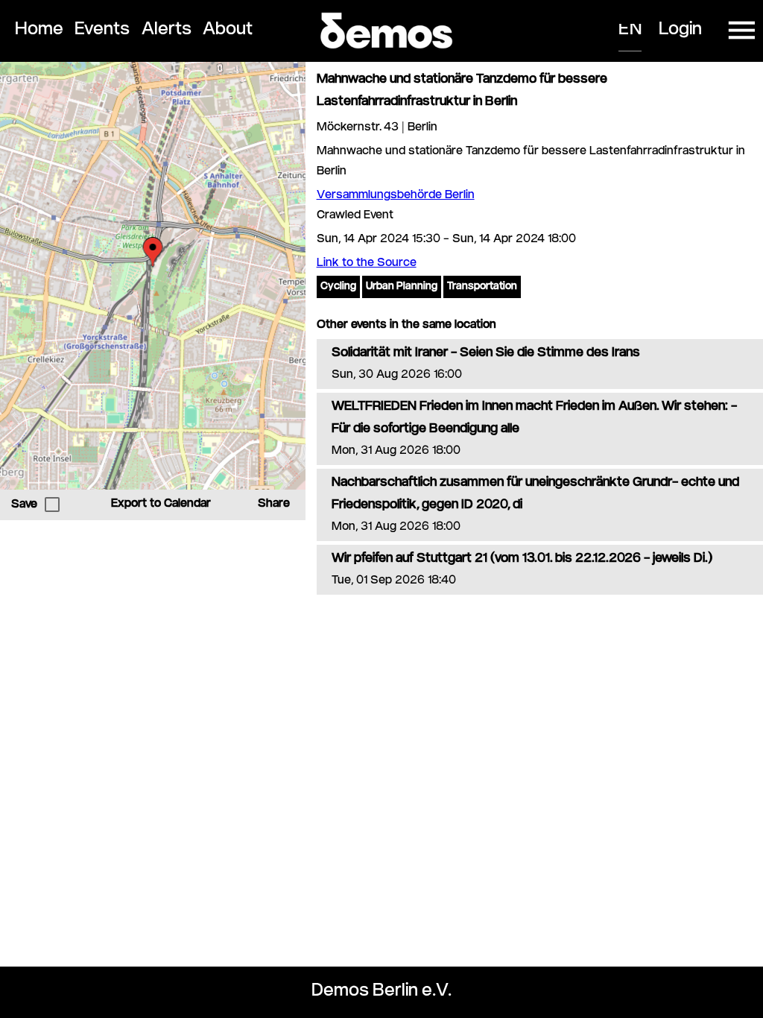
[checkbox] (52, 504)
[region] (152, 276)
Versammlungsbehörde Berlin (396, 195)
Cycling (338, 287)
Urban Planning (401, 287)
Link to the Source (367, 263)
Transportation (482, 287)
